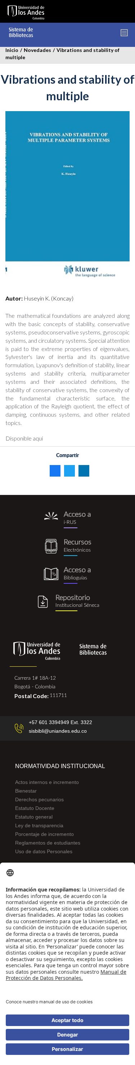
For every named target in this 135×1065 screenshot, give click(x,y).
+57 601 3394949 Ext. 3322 (60, 722)
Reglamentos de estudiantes (47, 842)
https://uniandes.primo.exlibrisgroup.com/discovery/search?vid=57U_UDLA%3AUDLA (67, 519)
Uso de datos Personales (43, 851)
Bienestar (26, 790)
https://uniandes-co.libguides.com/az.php (67, 547)
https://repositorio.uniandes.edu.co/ (67, 603)
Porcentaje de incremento (44, 834)
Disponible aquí (24, 438)
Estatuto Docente (34, 808)
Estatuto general (34, 816)
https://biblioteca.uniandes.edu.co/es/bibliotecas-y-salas (67, 575)
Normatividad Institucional (60, 766)
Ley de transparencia (39, 825)
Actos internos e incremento (47, 782)
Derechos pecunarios (39, 799)
